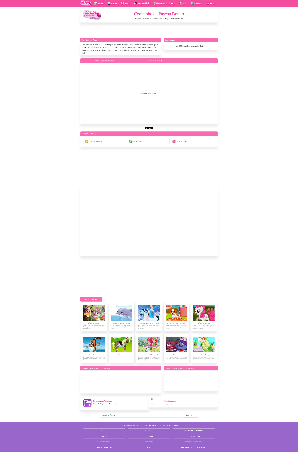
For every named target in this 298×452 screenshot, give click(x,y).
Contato (104, 436)
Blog (149, 447)
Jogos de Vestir (181, 141)
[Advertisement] (149, 31)
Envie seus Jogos (104, 442)
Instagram (149, 442)
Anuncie (104, 430)
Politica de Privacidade (194, 430)
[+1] (200, 380)
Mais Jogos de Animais (105, 61)
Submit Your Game (104, 447)
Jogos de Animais (95, 141)
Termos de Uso (194, 436)
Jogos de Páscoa (138, 141)
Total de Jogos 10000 (194, 442)
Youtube (148, 430)
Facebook (149, 436)
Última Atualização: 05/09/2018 (193, 447)
